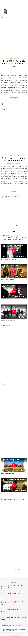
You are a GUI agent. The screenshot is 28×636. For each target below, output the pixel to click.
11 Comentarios (17, 69)
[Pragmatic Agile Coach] (5, 11)
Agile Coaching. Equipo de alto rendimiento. (14, 159)
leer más (14, 98)
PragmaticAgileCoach (14, 58)
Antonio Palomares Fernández (11, 103)
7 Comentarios (18, 163)
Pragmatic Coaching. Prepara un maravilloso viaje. (14, 63)
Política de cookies (12, 630)
